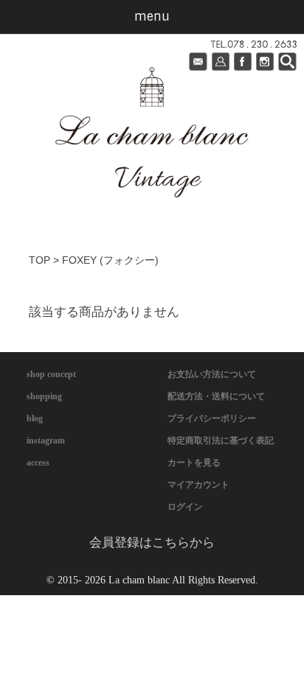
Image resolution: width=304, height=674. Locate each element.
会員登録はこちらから (152, 543)
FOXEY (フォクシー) (110, 260)
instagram (46, 440)
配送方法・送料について (216, 396)
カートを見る (194, 462)
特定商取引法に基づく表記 (220, 440)
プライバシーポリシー (211, 418)
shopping (44, 396)
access (38, 462)
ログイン (185, 507)
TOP (39, 260)
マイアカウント (198, 485)
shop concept (51, 374)
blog (35, 418)
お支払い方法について (211, 374)
